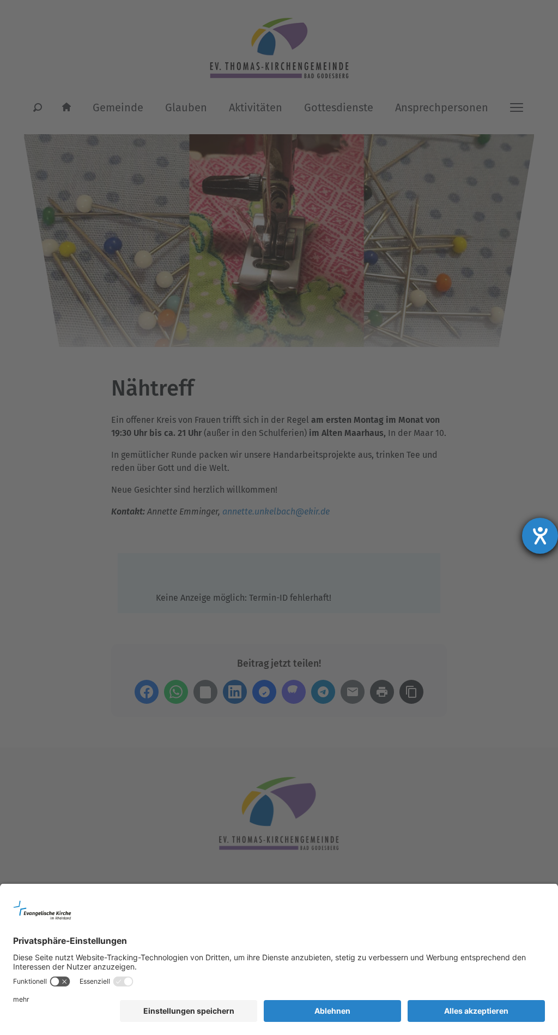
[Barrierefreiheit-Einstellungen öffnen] (540, 536)
